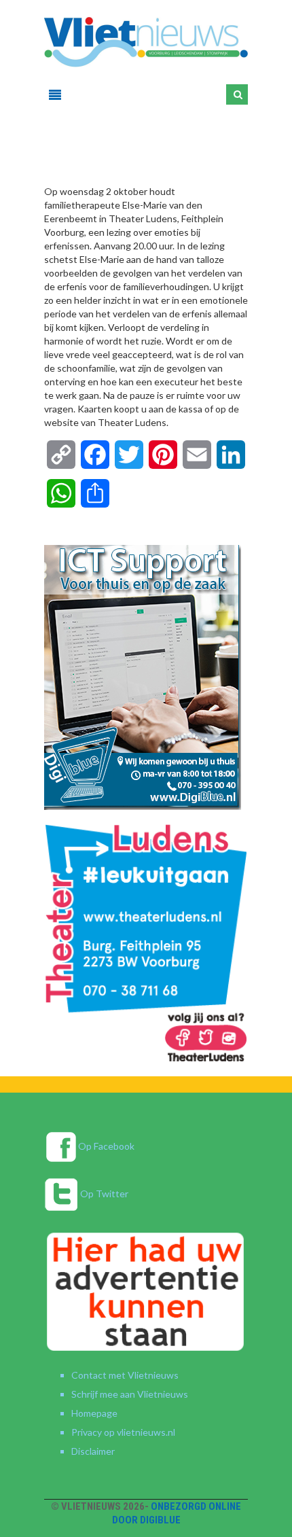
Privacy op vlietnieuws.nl (123, 1432)
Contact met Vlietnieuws (125, 1375)
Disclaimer (93, 1451)
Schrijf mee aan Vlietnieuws (129, 1394)
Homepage (94, 1413)
